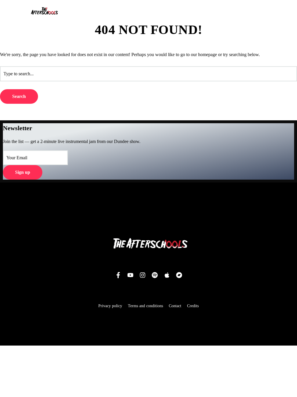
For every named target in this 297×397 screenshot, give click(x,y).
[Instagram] (142, 275)
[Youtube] (130, 275)
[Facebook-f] (118, 275)
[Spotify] (154, 275)
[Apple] (167, 275)
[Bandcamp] (179, 275)
